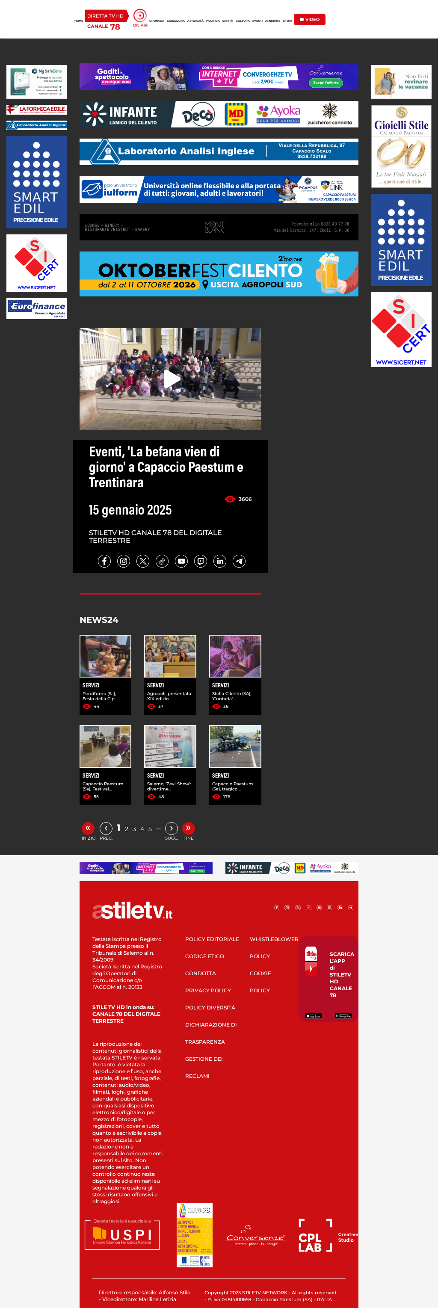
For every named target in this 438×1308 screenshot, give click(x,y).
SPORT (288, 21)
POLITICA (213, 21)
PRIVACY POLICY (208, 990)
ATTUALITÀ (195, 21)
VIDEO (312, 19)
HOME (78, 21)
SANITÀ (227, 21)
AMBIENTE (272, 21)
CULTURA (243, 21)
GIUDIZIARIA (176, 21)
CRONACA (156, 21)
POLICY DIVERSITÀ (210, 1007)
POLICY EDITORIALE (212, 939)
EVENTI (257, 21)
